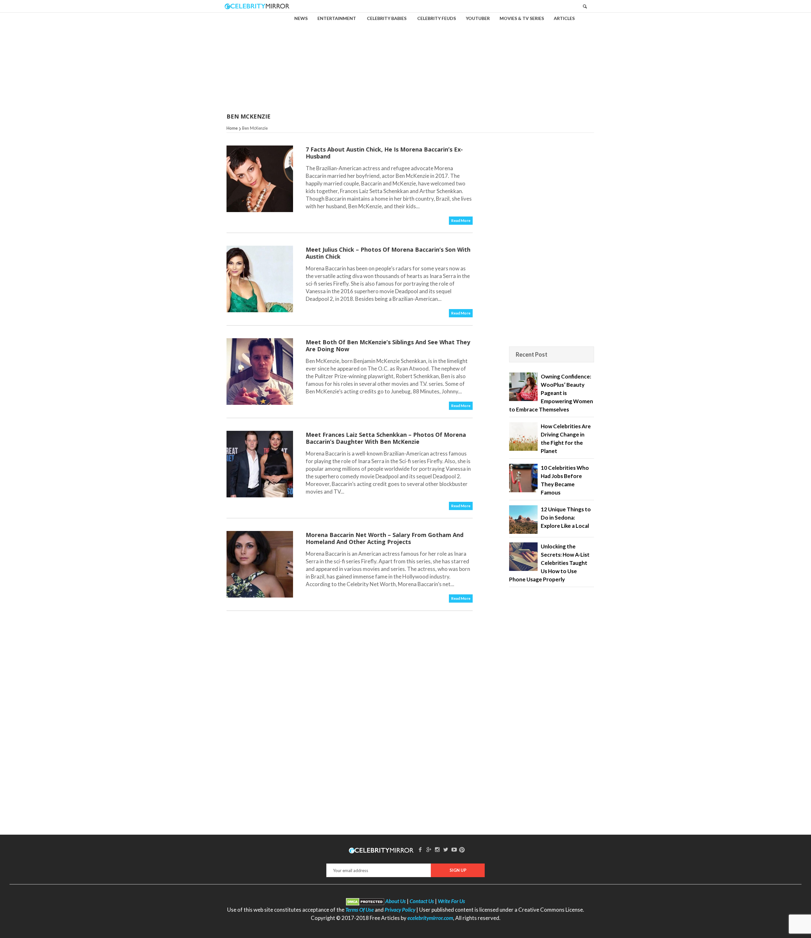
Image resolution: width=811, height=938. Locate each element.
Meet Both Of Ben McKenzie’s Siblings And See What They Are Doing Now (388, 345)
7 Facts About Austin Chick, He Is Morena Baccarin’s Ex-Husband (384, 153)
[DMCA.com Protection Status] (365, 901)
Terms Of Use (359, 909)
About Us (395, 901)
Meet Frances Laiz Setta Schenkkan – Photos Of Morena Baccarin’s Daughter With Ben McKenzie (386, 438)
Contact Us (422, 901)
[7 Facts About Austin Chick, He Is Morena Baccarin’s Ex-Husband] (260, 179)
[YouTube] (454, 849)
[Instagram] (437, 849)
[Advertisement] (405, 58)
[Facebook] (420, 849)
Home (232, 128)
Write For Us (451, 901)
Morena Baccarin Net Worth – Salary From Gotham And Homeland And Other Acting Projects (384, 538)
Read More (460, 220)
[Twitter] (446, 849)
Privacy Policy (400, 909)
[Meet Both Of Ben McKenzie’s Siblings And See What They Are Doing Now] (260, 371)
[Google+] (428, 849)
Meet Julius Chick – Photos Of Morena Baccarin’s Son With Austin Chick (388, 253)
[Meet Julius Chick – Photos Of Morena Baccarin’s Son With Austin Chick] (260, 279)
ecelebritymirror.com (430, 918)
